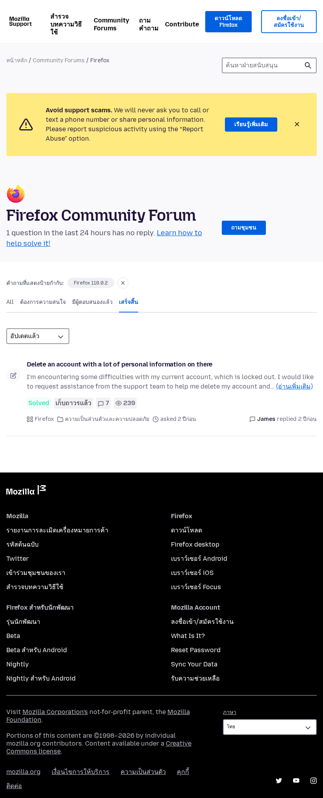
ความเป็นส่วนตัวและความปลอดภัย (107, 419)
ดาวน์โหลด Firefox (228, 22)
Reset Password (196, 650)
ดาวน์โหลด (186, 530)
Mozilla (26, 491)
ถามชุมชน (243, 227)
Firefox (44, 419)
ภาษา (229, 712)
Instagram (313, 781)
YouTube (296, 781)
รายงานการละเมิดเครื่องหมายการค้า (57, 530)
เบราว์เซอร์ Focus (196, 587)
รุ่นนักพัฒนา (23, 621)
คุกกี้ (183, 772)
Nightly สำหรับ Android (41, 678)
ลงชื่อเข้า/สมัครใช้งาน (289, 22)
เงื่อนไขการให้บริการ (81, 772)
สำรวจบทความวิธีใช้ (66, 24)
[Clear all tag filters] (122, 282)
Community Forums (111, 24)
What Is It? (188, 636)
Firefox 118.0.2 (91, 283)
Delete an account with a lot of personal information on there (119, 364)
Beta (13, 636)
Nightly (17, 664)
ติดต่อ (14, 786)
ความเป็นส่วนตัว (143, 772)
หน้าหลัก (16, 60)
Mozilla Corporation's (55, 712)
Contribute (182, 24)
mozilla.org (23, 772)
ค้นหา (308, 65)
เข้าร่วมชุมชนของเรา (35, 573)
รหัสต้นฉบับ (22, 544)
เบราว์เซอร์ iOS (192, 573)
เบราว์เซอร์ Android (199, 558)
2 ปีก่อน (307, 419)
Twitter (17, 558)
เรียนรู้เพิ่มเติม (251, 124)
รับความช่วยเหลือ (195, 678)
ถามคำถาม (149, 24)
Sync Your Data (194, 664)
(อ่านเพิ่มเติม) (294, 386)
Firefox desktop (195, 544)
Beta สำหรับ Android (36, 650)
